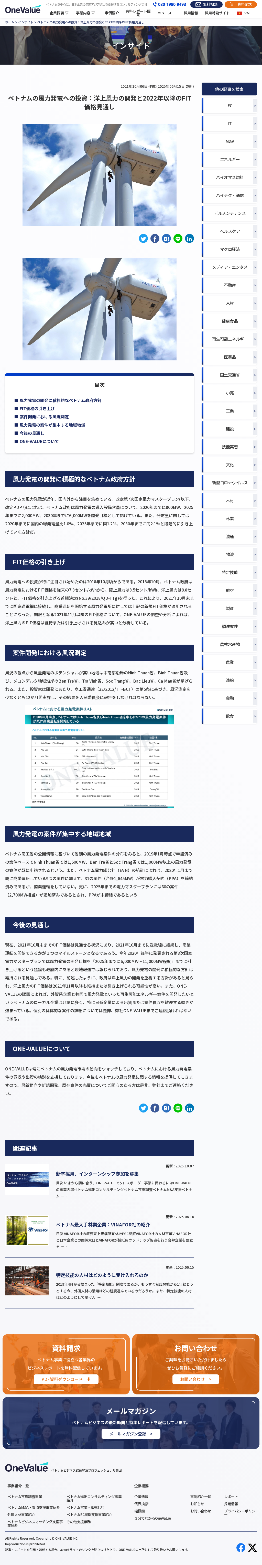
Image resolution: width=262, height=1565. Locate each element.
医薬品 (230, 357)
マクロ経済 (230, 249)
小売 (230, 392)
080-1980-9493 (172, 4)
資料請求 (244, 4)
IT (230, 123)
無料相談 (210, 4)
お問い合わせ (200, 1510)
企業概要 (141, 1486)
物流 (230, 554)
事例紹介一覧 (200, 1496)
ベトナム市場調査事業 (24, 1496)
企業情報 (141, 1496)
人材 (230, 303)
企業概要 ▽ (59, 13)
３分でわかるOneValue (152, 1518)
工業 (230, 410)
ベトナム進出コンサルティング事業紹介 (94, 1498)
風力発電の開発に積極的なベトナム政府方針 (61, 400)
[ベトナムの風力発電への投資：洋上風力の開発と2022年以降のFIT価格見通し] (166, 238)
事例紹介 (112, 13)
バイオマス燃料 (230, 177)
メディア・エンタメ (230, 267)
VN (246, 13)
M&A (229, 141)
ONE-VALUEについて (39, 441)
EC (229, 105)
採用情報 (191, 13)
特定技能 (230, 572)
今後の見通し (32, 433)
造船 (230, 680)
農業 (230, 662)
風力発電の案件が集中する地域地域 (52, 425)
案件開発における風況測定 (44, 417)
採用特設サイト (217, 13)
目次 (99, 384)
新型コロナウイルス (230, 482)
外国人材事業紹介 (21, 1514)
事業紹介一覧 (18, 1486)
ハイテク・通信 (230, 195)
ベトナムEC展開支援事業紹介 (89, 1514)
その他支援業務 (79, 1521)
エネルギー (230, 159)
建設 (230, 428)
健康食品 (230, 321)
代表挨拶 (141, 1503)
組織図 (139, 1510)
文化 (230, 464)
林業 (230, 518)
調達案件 (230, 626)
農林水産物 (230, 644)
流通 (230, 536)
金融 (230, 698)
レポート (231, 1496)
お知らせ (197, 1503)
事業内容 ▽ (85, 13)
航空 (230, 590)
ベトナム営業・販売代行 (86, 1507)
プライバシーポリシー (239, 1512)
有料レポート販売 (138, 13)
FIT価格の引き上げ (37, 408)
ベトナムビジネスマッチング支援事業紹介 (35, 1523)
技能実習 (230, 446)
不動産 (230, 285)
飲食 (230, 716)
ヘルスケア (230, 231)
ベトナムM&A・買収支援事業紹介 (33, 1507)
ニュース (165, 13)
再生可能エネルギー (230, 339)
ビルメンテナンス (230, 213)
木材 (230, 500)
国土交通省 (230, 374)
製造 (230, 608)
